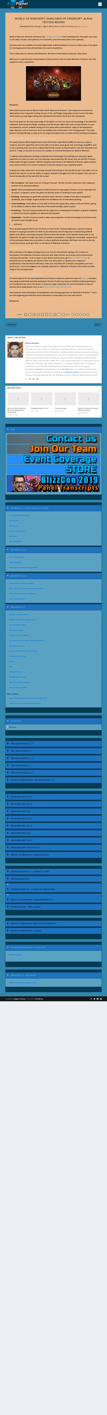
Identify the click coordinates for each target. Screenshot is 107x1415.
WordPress (39, 999)
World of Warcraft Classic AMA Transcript (88, 409)
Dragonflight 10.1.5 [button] (21, 826)
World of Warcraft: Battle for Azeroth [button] (33, 924)
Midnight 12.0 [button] (18, 607)
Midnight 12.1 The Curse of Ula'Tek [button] (30, 508)
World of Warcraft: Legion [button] (26, 931)
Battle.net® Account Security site (57, 287)
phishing (84, 278)
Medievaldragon (35, 26)
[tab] (53, 430)
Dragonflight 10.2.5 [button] (21, 804)
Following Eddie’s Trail (39, 408)
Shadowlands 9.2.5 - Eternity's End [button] (30, 872)
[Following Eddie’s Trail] (41, 398)
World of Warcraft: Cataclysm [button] (28, 947)
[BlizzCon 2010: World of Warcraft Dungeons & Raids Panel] (18, 398)
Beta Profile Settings (78, 258)
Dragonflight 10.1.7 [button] (21, 818)
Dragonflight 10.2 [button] (21, 811)
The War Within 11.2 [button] (21, 751)
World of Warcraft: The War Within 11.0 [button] (33, 780)
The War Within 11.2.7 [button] (22, 744)
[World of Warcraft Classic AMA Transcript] (88, 398)
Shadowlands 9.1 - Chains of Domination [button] (33, 889)
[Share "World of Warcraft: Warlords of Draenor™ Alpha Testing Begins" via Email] (59, 314)
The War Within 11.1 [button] (21, 765)
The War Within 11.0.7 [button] (22, 773)
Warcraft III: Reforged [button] (23, 975)
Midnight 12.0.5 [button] (19, 576)
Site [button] (13, 430)
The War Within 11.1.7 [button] (22, 758)
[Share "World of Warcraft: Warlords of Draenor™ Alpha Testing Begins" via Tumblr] (38, 314)
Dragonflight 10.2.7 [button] (21, 797)
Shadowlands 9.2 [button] (20, 879)
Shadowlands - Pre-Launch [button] (26, 907)
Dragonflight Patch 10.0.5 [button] (25, 848)
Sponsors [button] (16, 721)
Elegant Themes (19, 999)
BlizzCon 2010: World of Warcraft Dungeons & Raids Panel (16, 410)
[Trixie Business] (65, 398)
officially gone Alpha (53, 37)
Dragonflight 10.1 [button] (21, 833)
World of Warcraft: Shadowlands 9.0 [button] (31, 900)
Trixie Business (60, 408)
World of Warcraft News (64, 26)
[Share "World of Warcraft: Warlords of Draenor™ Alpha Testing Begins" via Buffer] (51, 314)
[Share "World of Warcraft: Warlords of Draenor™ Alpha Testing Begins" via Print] (63, 314)
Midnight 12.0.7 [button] (19, 550)
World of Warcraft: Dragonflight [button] (30, 855)
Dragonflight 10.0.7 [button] (21, 840)
